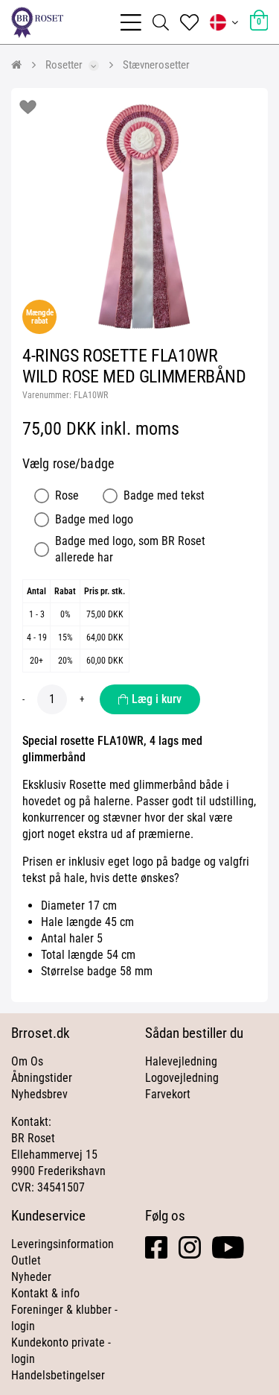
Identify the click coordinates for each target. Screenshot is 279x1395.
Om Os (27, 1061)
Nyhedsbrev (39, 1094)
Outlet (26, 1260)
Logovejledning (182, 1078)
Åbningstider (41, 1078)
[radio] (41, 495)
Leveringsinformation (62, 1244)
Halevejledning (181, 1061)
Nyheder (31, 1277)
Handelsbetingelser (58, 1375)
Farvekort (167, 1094)
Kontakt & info (45, 1293)
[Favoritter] (189, 22)
